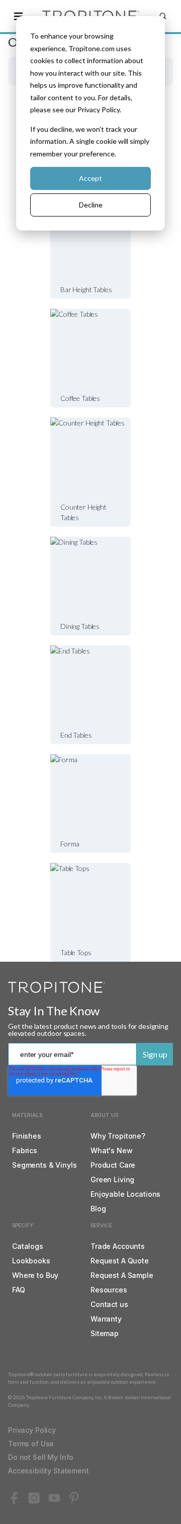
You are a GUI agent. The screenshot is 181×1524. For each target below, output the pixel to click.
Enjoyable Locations (125, 1194)
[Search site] (163, 16)
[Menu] (18, 16)
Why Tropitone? (117, 1136)
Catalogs (27, 1246)
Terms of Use (31, 1443)
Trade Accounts (117, 1246)
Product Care (112, 1165)
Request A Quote (119, 1260)
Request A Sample (121, 1275)
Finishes (26, 1136)
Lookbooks (31, 1260)
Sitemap (104, 1333)
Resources (108, 1289)
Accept (90, 178)
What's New (111, 1150)
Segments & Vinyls (44, 1165)
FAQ (18, 1289)
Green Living (112, 1179)
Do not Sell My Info (40, 1457)
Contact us (109, 1304)
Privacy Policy (32, 1430)
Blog (98, 1208)
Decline (91, 204)
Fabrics (24, 1150)
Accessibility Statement (48, 1470)
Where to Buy (35, 1275)
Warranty (106, 1319)
